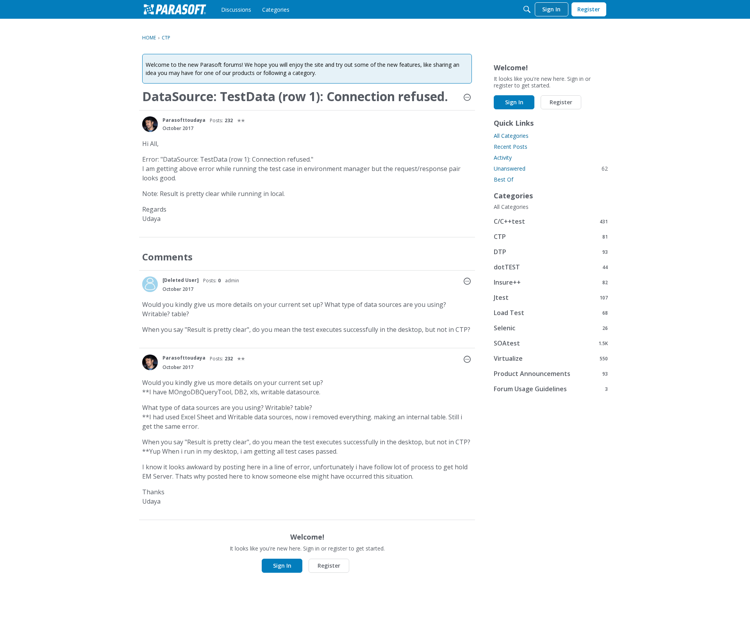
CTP (551, 236)
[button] (467, 98)
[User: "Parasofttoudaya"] (150, 124)
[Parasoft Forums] (175, 9)
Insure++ (551, 282)
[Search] (527, 9)
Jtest (551, 297)
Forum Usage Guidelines (551, 389)
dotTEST (551, 267)
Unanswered (551, 168)
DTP (551, 252)
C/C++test (551, 221)
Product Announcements (551, 373)
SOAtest (551, 343)
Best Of (503, 179)
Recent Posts (510, 146)
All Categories (511, 135)
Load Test (551, 312)
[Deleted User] (180, 280)
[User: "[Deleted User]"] (150, 284)
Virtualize (551, 358)
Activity (503, 157)
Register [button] (329, 565)
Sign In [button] (282, 565)
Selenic (551, 328)
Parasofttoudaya (183, 120)
